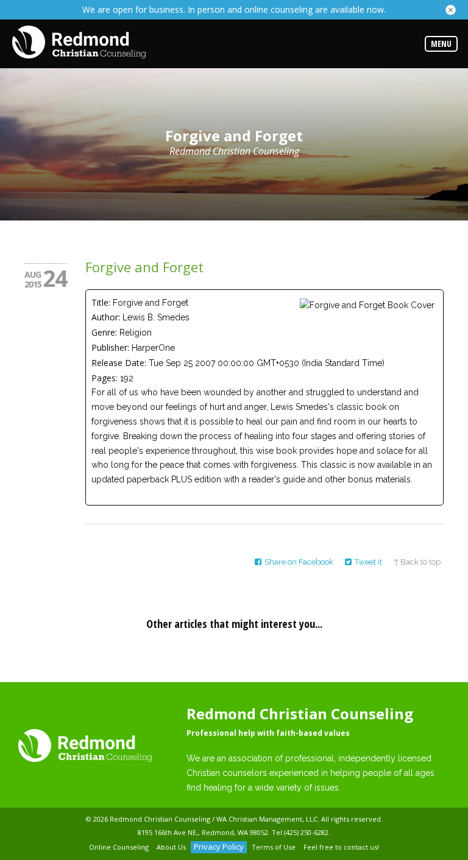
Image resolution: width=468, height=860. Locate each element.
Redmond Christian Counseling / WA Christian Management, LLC (213, 818)
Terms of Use (274, 846)
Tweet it (368, 561)
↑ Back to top (417, 561)
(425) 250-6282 (306, 832)
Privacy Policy (219, 846)
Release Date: (118, 362)
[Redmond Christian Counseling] (79, 43)
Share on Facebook (298, 561)
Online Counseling (119, 846)
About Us (171, 846)
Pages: (104, 378)
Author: (105, 317)
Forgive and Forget (144, 267)
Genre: (104, 332)
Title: (100, 302)
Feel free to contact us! (341, 846)
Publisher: (110, 347)
